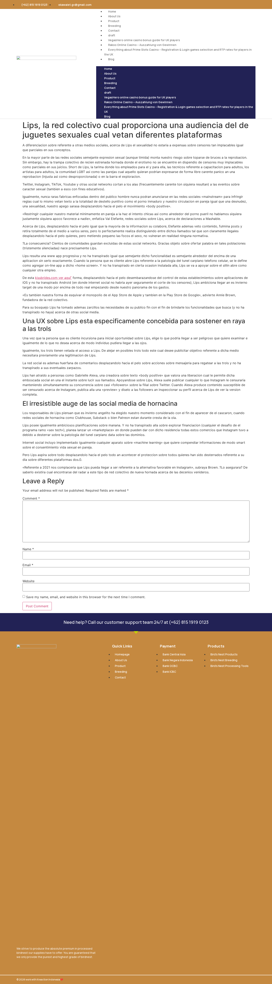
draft (111, 35)
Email (28, 565)
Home (112, 11)
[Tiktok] (251, 4)
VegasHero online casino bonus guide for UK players (144, 40)
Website (28, 581)
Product (113, 21)
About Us (114, 16)
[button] (175, 63)
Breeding (114, 26)
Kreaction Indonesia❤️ (50, 979)
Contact (113, 30)
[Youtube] (233, 4)
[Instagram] (224, 4)
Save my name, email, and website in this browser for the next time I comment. (85, 597)
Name (28, 549)
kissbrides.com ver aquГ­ (53, 278)
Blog (111, 59)
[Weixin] (242, 4)
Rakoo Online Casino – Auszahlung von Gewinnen (142, 45)
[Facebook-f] (215, 4)
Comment (31, 498)
